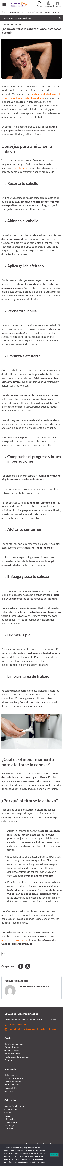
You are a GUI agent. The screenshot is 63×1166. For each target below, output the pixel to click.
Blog (3, 12)
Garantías (8, 1060)
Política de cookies (12, 1085)
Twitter (27, 966)
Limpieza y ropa (11, 1122)
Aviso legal (9, 1091)
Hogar (7, 1116)
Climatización (10, 1109)
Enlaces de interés (12, 1081)
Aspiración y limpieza (14, 1106)
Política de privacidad (14, 1078)
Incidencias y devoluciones (16, 1057)
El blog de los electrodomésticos (16, 18)
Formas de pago (11, 1047)
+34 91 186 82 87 (18, 1024)
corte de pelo (22, 168)
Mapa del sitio (10, 1088)
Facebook (20, 966)
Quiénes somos (11, 1075)
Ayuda (7, 1038)
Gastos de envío (11, 1050)
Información (10, 1069)
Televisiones (9, 1129)
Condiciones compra (13, 1044)
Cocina (7, 1112)
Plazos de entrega (12, 1053)
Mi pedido (57, 6)
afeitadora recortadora (14, 939)
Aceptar (54, 1155)
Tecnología (9, 1125)
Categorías (10, 1100)
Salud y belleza (7, 954)
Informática (9, 1119)
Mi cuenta (48, 6)
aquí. (44, 1162)
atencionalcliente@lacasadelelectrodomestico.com (33, 1029)
